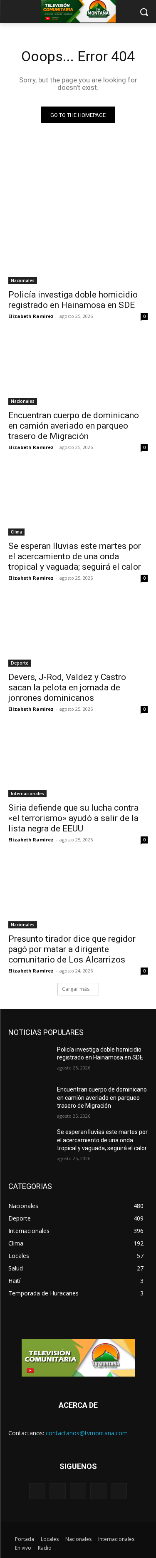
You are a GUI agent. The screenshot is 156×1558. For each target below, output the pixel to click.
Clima (16, 532)
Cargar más (75, 988)
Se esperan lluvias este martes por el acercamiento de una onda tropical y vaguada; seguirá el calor (74, 556)
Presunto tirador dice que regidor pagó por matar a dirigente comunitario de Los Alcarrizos (72, 949)
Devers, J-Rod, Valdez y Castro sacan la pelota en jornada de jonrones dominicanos (67, 687)
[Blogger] (37, 1491)
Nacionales (23, 280)
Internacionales (27, 793)
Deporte (19, 663)
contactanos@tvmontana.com (87, 1433)
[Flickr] (78, 1491)
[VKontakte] (119, 1491)
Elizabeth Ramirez (31, 316)
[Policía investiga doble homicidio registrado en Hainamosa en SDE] (78, 250)
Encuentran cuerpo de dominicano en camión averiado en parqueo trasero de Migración (73, 425)
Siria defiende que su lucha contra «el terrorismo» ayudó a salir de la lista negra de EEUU (73, 818)
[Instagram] (98, 1491)
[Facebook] (58, 1491)
